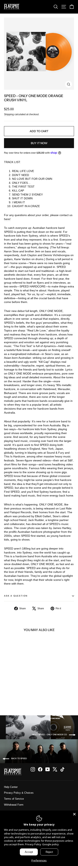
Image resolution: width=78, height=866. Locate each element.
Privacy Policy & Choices (19, 792)
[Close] (74, 814)
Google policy (50, 844)
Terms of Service (14, 798)
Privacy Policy (33, 844)
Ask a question (16, 596)
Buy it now (39, 143)
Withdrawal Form (13, 804)
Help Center (11, 786)
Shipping (9, 114)
